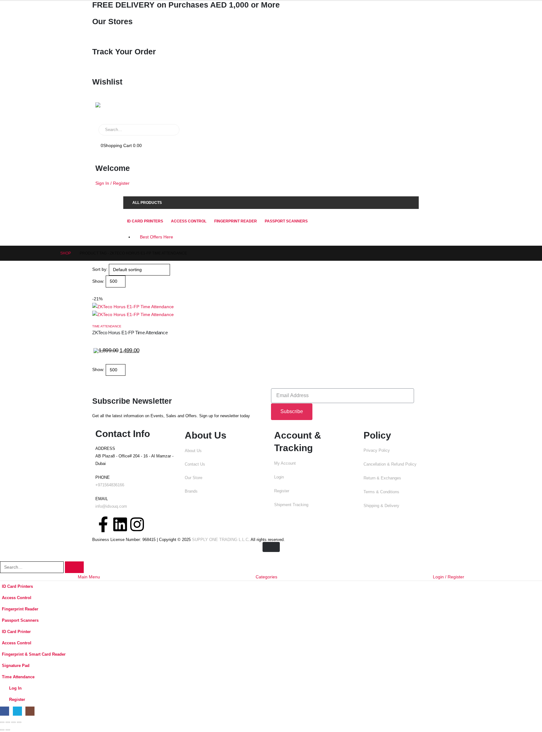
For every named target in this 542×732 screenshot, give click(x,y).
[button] (95, 291)
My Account (285, 463)
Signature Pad (15, 666)
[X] (17, 711)
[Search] (170, 129)
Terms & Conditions (381, 492)
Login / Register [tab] (448, 576)
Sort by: (100, 269)
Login (279, 477)
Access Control (188, 221)
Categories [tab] (266, 576)
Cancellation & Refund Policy (390, 464)
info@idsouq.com (111, 506)
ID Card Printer (16, 632)
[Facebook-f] (103, 524)
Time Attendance (106, 326)
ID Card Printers (145, 221)
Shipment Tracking (291, 505)
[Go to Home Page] (49, 253)
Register (281, 491)
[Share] (13, 722)
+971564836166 (109, 485)
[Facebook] (4, 711)
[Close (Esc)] (19, 722)
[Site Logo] (115, 110)
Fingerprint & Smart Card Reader (34, 654)
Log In (15, 688)
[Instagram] (137, 524)
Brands (191, 491)
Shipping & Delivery (381, 506)
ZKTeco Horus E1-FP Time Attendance (129, 332)
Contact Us (195, 464)
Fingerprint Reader (235, 221)
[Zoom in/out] (2, 722)
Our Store (193, 478)
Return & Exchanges (382, 478)
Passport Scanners (286, 221)
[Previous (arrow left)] (2, 729)
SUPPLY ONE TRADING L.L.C (220, 540)
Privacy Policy (377, 450)
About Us (193, 451)
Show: (98, 281)
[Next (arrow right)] (8, 729)
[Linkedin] (120, 524)
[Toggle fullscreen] (8, 722)
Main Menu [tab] (89, 576)
